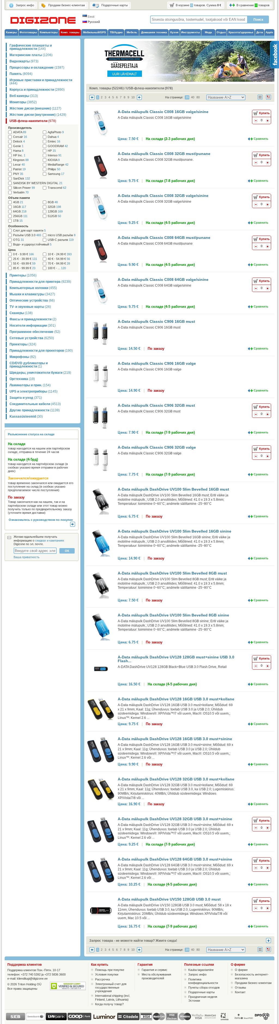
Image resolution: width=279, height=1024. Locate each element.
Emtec (54, 141)
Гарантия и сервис (154, 969)
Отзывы (240, 987)
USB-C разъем (61, 239)
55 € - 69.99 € (24, 263)
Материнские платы (31, 55)
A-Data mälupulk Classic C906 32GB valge (157, 447)
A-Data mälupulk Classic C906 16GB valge (157, 363)
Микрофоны (23, 356)
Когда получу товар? (109, 1004)
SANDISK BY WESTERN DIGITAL (37, 183)
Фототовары (28, 32)
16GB (19, 206)
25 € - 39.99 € (25, 258)
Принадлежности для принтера (40, 281)
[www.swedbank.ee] (35, 1019)
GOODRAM (58, 146)
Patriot (19, 169)
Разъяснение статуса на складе (31, 434)
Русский (93, 21)
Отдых (221, 32)
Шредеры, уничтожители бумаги (40, 372)
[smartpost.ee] (243, 1019)
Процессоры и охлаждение (37, 67)
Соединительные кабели (35, 404)
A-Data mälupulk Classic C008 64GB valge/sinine (163, 279)
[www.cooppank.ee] (79, 1019)
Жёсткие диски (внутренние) (38, 114)
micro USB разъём (61, 235)
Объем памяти (19, 197)
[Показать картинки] (261, 100)
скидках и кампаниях (49, 540)
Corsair (20, 136)
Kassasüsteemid (26, 416)
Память (21, 73)
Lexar (19, 164)
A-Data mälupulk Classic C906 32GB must (156, 405)
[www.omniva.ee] (225, 1019)
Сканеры (21, 313)
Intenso (55, 155)
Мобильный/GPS (94, 32)
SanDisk (21, 178)
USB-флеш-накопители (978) (149, 88)
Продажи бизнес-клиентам (253, 983)
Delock (19, 141)
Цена (12, 249)
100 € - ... (57, 268)
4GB (18, 202)
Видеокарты (24, 61)
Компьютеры (49, 32)
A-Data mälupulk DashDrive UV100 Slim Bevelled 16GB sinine (174, 531)
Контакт (240, 992)
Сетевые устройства (32, 338)
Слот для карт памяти (29, 230)
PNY (18, 173)
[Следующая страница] (139, 99)
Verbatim (21, 192)
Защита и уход (26, 397)
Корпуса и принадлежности (37, 89)
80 (198, 97)
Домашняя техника (154, 32)
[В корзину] (267, 121)
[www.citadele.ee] (128, 1019)
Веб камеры (24, 96)
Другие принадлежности (35, 410)
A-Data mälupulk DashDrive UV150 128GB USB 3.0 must (169, 899)
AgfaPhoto (56, 132)
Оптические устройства (32, 300)
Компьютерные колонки (33, 288)
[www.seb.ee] (15, 1019)
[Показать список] (270, 100)
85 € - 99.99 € (24, 268)
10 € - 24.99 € (60, 254)
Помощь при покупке (109, 969)
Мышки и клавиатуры (32, 294)
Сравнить (261, 138)
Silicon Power (24, 187)
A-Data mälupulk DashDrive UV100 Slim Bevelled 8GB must (172, 573)
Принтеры (23, 275)
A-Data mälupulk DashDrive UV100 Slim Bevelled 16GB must (173, 489)
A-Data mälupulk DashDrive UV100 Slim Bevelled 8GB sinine (173, 615)
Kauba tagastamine (201, 969)
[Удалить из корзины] (255, 121)
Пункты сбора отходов (204, 987)
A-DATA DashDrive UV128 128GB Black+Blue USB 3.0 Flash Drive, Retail (172, 667)
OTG (18, 239)
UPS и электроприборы (33, 391)
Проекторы (23, 344)
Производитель (20, 127)
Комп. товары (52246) (106, 88)
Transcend (57, 187)
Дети (259, 32)
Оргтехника (22, 379)
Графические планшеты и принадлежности (31, 47)
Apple (269, 32)
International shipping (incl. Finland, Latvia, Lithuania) (112, 997)
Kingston (21, 160)
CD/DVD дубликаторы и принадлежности (29, 364)
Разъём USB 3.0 (27, 235)
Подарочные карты (201, 992)
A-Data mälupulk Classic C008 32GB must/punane (164, 153)
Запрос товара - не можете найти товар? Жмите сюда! (133, 941)
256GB (20, 216)
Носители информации (33, 325)
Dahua (53, 136)
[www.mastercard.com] (159, 1016)
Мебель (132, 32)
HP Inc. (19, 155)
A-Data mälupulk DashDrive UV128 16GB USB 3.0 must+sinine (175, 739)
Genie (18, 146)
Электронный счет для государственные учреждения (110, 987)
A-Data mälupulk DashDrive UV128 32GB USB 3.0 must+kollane (176, 779)
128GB (55, 211)
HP (52, 150)
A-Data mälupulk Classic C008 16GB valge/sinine (163, 112)
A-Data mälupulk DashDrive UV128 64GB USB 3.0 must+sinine (175, 859)
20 (187, 97)
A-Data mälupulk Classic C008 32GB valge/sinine (163, 195)
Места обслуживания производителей (156, 976)
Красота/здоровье (241, 32)
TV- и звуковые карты (30, 306)
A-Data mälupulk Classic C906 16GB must (156, 321)
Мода (208, 32)
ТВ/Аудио (116, 32)
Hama (18, 150)
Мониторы (23, 102)
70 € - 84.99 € (59, 263)
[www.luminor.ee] (104, 1019)
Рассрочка (102, 979)
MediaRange (58, 164)
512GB (54, 216)
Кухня (174, 32)
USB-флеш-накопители (33, 121)
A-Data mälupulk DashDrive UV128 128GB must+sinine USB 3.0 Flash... (176, 659)
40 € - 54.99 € (59, 258)
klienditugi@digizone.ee (32, 978)
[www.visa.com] (146, 1016)
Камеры (11, 32)
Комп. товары (70, 32)
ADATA (19, 132)
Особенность (18, 226)
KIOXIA (54, 160)
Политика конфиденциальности (203, 981)
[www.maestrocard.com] (185, 1016)
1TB (18, 220)
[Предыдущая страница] (92, 99)
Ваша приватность (27, 557)
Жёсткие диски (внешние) (35, 108)
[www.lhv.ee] (56, 1019)
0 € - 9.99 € (23, 254)
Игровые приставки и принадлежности (41, 81)
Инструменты (190, 32)
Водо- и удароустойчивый (32, 244)
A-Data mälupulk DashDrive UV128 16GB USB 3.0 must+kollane (176, 699)
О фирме (241, 969)
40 (192, 97)
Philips (54, 169)
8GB (53, 202)
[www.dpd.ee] (262, 1019)
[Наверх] (270, 940)
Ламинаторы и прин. (30, 385)
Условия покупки (106, 974)
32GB (54, 206)
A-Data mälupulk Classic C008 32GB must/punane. (155, 160)
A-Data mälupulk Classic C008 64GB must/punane (164, 237)
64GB (19, 211)
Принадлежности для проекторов (41, 350)
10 (133, 97)
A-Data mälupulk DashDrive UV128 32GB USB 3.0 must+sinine (175, 819)
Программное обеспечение (35, 331)
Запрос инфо (197, 974)
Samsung (56, 173)
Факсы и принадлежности (33, 319)
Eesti (90, 16)
